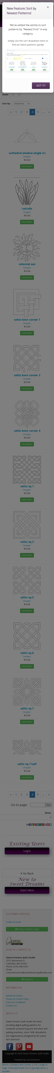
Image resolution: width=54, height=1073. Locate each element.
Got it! (40, 85)
